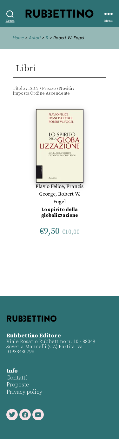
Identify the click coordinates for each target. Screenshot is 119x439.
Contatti (16, 377)
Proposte (17, 384)
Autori (35, 37)
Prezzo (49, 88)
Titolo (19, 88)
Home (18, 37)
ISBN (33, 88)
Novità (65, 88)
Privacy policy (24, 392)
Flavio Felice (50, 186)
